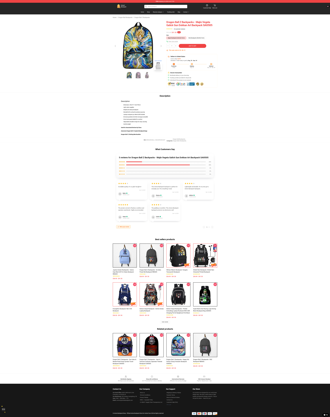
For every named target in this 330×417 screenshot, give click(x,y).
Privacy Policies (144, 397)
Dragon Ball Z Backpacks (142, 17)
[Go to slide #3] (147, 75)
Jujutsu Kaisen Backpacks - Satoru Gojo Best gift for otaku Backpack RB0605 (123, 272)
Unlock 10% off (3, 409)
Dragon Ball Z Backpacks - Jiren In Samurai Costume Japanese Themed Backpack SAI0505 (151, 361)
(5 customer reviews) (179, 29)
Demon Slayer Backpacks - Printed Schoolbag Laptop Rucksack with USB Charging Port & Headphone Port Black (178, 311)
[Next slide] (161, 46)
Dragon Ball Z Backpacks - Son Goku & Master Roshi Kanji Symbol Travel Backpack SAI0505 (124, 361)
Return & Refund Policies (173, 397)
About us (142, 392)
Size (167, 35)
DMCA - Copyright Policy (146, 400)
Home (114, 17)
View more (165, 322)
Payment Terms (171, 395)
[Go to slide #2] (138, 75)
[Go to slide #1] (129, 75)
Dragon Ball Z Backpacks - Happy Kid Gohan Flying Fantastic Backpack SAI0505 (177, 361)
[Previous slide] (115, 46)
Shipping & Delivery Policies (174, 392)
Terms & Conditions (145, 395)
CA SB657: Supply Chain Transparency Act (151, 402)
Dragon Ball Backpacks (125, 17)
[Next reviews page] (212, 227)
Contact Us (169, 400)
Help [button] (327, 414)
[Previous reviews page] (203, 227)
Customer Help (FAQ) (172, 402)
